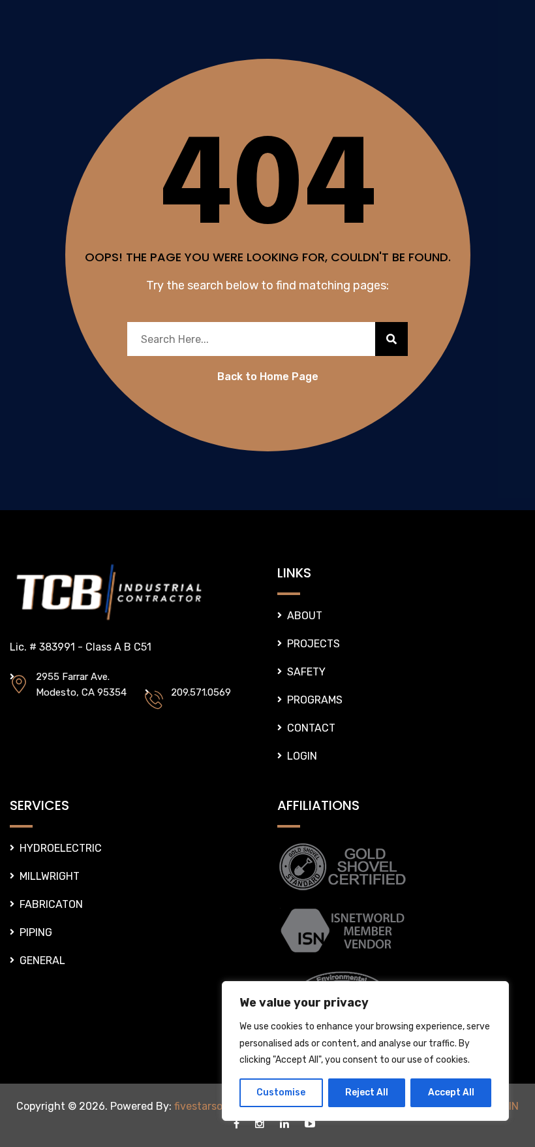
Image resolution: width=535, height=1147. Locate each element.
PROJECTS (313, 644)
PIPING (36, 932)
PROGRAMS (315, 700)
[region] (365, 1051)
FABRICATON (51, 904)
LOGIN (302, 756)
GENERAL (42, 960)
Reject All (366, 1092)
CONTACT (311, 728)
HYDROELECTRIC (61, 848)
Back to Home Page (267, 376)
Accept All (451, 1092)
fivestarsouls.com (217, 1106)
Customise (280, 1092)
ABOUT (304, 615)
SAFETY (306, 672)
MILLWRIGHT (50, 876)
